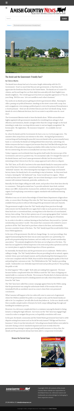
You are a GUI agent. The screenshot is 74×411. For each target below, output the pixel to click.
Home (9, 25)
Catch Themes (53, 408)
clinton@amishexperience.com (24, 402)
